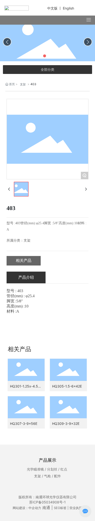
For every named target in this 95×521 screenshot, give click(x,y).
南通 (46, 507)
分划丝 (52, 469)
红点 (63, 469)
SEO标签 (60, 508)
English (68, 8)
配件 (57, 476)
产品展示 (47, 460)
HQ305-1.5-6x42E (67, 386)
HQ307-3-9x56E (23, 423)
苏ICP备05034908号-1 (47, 502)
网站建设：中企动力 (27, 508)
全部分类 (47, 70)
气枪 (47, 476)
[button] (38, 55)
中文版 (52, 8)
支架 (23, 84)
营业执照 (75, 508)
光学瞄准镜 (35, 469)
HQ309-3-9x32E (65, 423)
